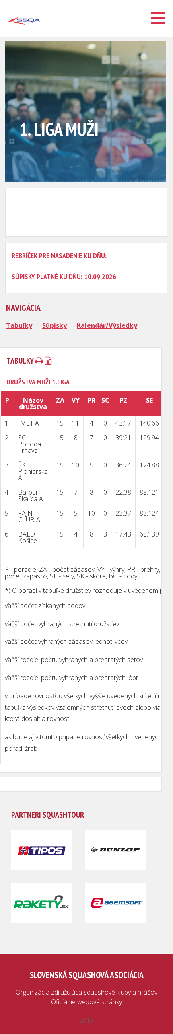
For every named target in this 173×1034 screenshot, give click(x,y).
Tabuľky (19, 325)
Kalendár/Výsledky (107, 325)
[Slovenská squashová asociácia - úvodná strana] (24, 33)
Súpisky (54, 325)
